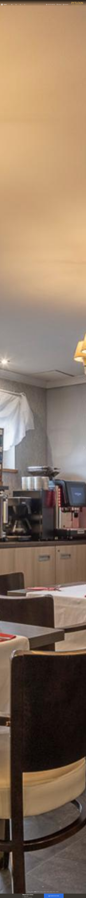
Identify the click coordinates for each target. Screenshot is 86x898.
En (16, 4)
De (20, 4)
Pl (24, 4)
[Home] (77, 4)
